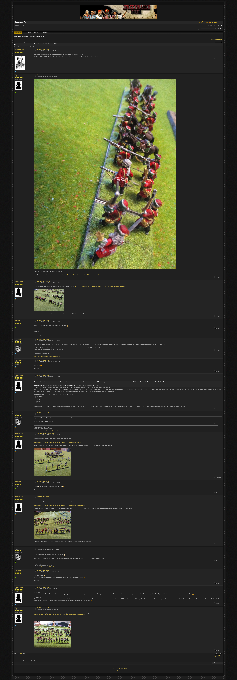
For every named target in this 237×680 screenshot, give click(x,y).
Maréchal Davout (19, 49)
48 (20, 42)
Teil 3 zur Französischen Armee (46, 433)
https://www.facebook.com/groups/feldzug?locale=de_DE (47, 356)
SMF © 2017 (117, 668)
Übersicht (18, 32)
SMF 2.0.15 (111, 668)
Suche (29, 32)
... (19, 42)
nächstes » (220, 39)
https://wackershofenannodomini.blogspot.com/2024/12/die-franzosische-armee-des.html (57, 442)
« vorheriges (213, 39)
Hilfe (24, 32)
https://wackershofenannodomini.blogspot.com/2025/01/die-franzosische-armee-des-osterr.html (59, 505)
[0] (15, 72)
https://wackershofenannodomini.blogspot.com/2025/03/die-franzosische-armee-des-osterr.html (59, 614)
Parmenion (18, 360)
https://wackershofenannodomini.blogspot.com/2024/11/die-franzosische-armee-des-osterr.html (100, 286)
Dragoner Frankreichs (43, 496)
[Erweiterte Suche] (199, 28)
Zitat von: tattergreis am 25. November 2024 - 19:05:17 (46, 380)
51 (25, 42)
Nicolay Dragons (41, 75)
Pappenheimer (19, 75)
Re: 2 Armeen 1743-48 (43, 49)
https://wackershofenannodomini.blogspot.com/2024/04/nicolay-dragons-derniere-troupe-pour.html (85, 274)
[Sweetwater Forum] (118, 19)
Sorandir (17, 320)
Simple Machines (124, 668)
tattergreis (18, 339)
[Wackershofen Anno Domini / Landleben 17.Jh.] (15, 92)
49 (21, 42)
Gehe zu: (209, 663)
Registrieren (44, 32)
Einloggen (36, 32)
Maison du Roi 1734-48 (43, 281)
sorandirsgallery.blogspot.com (40, 332)
